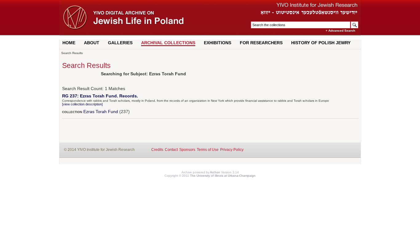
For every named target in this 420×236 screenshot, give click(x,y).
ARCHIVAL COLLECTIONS (168, 42)
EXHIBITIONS (217, 42)
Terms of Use (208, 150)
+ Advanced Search (340, 30)
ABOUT (91, 42)
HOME (68, 42)
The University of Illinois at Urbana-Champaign (223, 175)
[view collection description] (82, 104)
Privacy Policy (232, 150)
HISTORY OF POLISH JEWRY (321, 42)
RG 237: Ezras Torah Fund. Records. (100, 95)
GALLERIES (120, 42)
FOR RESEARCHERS (261, 42)
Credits (157, 150)
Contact (171, 150)
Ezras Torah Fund (100, 111)
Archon (215, 172)
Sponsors (187, 150)
